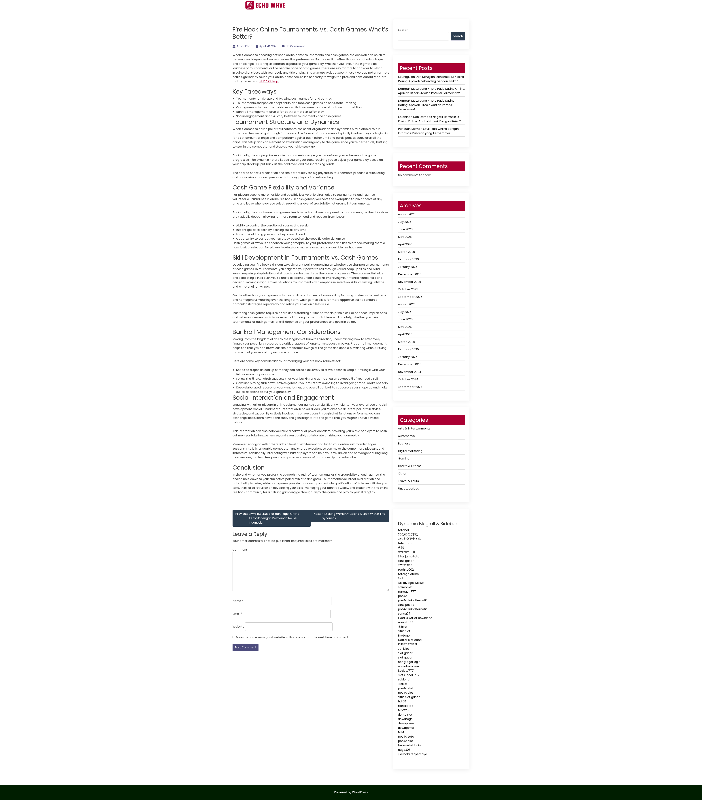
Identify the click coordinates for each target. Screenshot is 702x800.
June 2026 (405, 229)
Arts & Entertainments (414, 428)
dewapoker (406, 723)
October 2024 (408, 379)
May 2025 (405, 327)
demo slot (405, 714)
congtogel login (409, 662)
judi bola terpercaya (412, 754)
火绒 (401, 548)
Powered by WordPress (351, 792)
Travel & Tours (408, 481)
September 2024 (410, 387)
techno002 (406, 570)
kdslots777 (406, 671)
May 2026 (405, 237)
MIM (401, 732)
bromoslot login (409, 745)
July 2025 (404, 312)
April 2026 (405, 244)
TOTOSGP (405, 565)
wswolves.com (408, 666)
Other (402, 473)
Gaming (403, 458)
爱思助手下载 (407, 552)
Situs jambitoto (408, 556)
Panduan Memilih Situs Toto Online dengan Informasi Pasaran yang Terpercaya (428, 131)
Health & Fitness (409, 466)
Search (403, 30)
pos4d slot (405, 688)
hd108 (402, 701)
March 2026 (406, 252)
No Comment (295, 46)
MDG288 (404, 710)
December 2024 (410, 364)
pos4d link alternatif (412, 600)
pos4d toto (406, 736)
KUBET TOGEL (407, 644)
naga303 (404, 750)
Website (238, 626)
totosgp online (408, 574)
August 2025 (407, 304)
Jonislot (403, 649)
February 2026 (408, 259)
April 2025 (405, 334)
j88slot (402, 627)
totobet (403, 530)
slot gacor (405, 653)
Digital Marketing (410, 451)
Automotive (406, 436)
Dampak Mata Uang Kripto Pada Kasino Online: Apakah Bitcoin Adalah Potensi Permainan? (431, 91)
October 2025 (408, 289)
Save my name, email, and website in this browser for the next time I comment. (292, 637)
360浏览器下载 (408, 534)
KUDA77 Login (269, 81)
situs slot (404, 631)
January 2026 (407, 267)
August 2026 (407, 214)
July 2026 (404, 222)
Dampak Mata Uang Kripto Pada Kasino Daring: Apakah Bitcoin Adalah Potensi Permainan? (426, 104)
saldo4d (404, 679)
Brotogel (404, 635)
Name (238, 601)
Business (404, 443)
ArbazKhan (244, 46)
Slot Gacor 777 (409, 675)
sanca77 (404, 613)
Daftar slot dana (410, 640)
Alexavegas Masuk (411, 583)
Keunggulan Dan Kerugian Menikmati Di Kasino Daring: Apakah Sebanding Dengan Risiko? (431, 79)
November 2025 (409, 282)
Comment (241, 550)
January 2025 (407, 357)
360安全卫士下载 (409, 539)
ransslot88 (405, 622)
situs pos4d (406, 605)
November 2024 (409, 372)
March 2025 (406, 342)
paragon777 (407, 591)
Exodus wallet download (415, 618)
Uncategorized (408, 488)
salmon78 (405, 587)
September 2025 (410, 297)
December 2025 (409, 274)
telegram (405, 543)
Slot (400, 578)
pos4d (402, 596)
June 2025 (405, 319)
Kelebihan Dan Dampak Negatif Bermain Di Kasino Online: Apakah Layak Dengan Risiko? (429, 119)
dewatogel (405, 719)
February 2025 (408, 349)
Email (237, 614)
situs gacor (406, 561)
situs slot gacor (409, 697)
